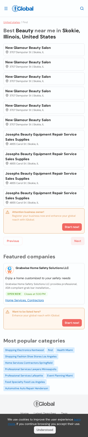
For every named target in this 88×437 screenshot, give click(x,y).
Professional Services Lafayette (24, 375)
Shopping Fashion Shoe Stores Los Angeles (31, 356)
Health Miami (65, 350)
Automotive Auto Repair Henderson (26, 388)
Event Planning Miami (60, 375)
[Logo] (22, 8)
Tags (64, 413)
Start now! (72, 323)
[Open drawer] (6, 8)
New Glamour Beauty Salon (28, 47)
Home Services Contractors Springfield (29, 363)
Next (77, 241)
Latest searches (45, 413)
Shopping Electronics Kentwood (24, 350)
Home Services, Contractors (24, 300)
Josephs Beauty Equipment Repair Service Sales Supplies (41, 137)
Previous (13, 241)
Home (25, 413)
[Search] (82, 8)
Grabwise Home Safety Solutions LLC (42, 268)
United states (11, 22)
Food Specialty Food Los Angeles (25, 382)
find (50, 350)
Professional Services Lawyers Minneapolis (30, 369)
